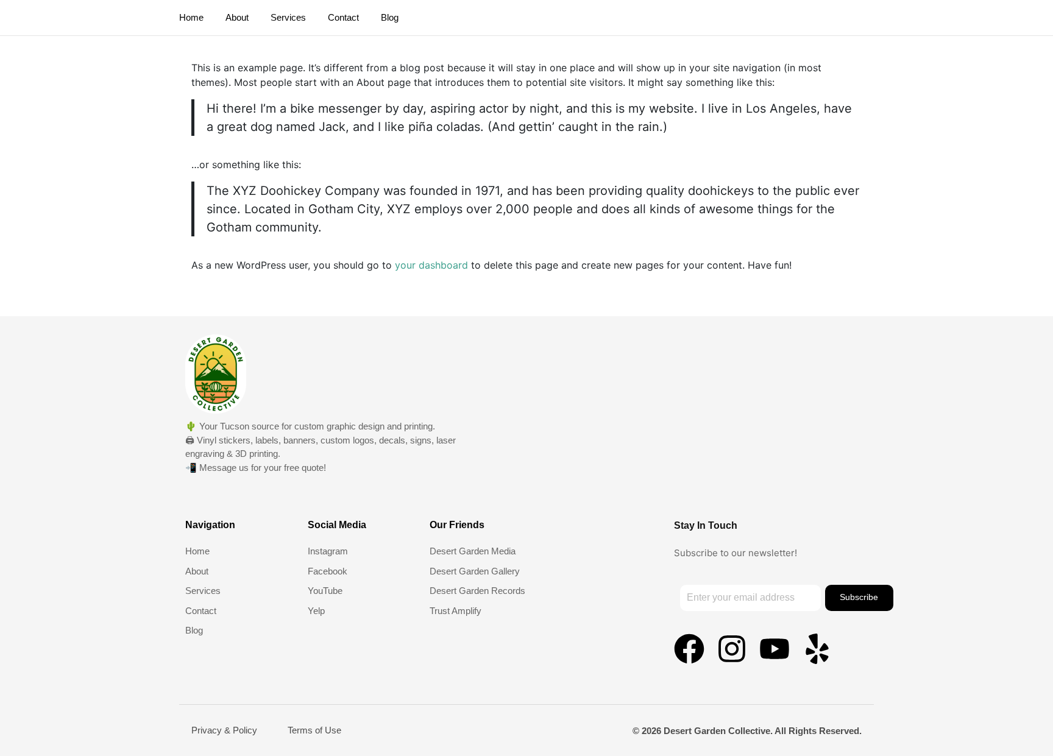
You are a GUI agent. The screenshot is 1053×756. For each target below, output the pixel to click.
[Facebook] (689, 649)
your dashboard (431, 265)
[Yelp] (817, 649)
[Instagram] (732, 649)
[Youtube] (774, 649)
